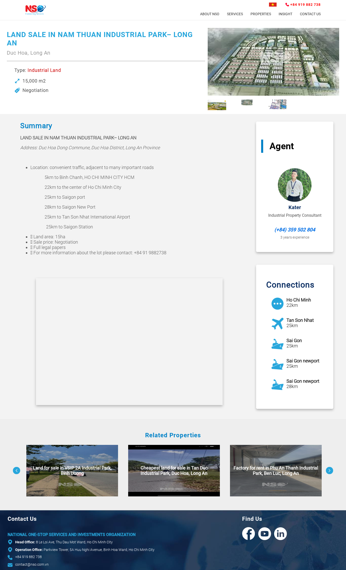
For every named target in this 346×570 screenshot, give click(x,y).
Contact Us (310, 14)
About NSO (209, 14)
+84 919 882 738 (305, 4)
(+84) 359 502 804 (294, 230)
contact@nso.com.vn (32, 564)
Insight (285, 14)
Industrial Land (44, 70)
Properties (261, 14)
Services (235, 14)
